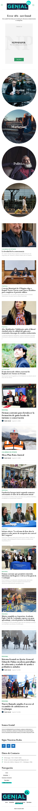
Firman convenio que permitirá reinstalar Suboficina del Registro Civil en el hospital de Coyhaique (19, 576)
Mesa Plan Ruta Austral (13, 454)
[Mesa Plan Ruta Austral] (19, 438)
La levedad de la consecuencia (13, 251)
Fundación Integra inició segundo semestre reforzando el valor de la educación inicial (18, 493)
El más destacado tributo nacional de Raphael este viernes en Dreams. (16, 373)
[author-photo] (3, 421)
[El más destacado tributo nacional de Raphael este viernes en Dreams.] (19, 355)
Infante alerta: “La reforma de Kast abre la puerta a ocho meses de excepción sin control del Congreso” (19, 533)
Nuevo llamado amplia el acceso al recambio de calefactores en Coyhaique (18, 706)
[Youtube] (13, 746)
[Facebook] (4, 746)
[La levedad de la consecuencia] (19, 235)
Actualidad (5, 369)
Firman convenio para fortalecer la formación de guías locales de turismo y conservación (18, 415)
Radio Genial (7, 421)
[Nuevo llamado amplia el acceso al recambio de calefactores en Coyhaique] (19, 687)
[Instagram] (8, 746)
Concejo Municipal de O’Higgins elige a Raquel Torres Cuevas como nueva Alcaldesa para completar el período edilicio (19, 290)
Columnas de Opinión (9, 249)
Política (4, 286)
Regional (5, 410)
